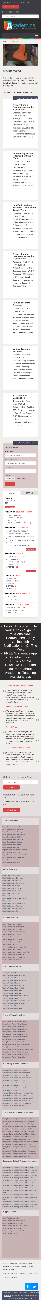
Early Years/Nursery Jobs (18, 523)
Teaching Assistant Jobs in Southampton (14, 1006)
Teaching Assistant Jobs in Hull (11, 993)
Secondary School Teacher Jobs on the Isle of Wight (17, 1093)
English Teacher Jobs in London (11, 827)
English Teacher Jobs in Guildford (12, 842)
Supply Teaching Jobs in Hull (10, 1233)
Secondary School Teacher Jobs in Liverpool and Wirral (18, 1098)
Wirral (10, 583)
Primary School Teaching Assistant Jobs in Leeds (16, 1144)
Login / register (11, 7)
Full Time (11, 597)
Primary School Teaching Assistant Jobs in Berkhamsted (19, 1126)
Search (29, 493)
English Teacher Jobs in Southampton (13, 860)
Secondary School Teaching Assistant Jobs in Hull (17, 1188)
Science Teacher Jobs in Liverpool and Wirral (15, 952)
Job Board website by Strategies (14, 1273)
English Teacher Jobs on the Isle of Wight (14, 850)
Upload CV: (9, 475)
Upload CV (11, 810)
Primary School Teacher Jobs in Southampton (15, 1054)
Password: (9, 467)
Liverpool (11, 586)
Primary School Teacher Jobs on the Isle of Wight (16, 1044)
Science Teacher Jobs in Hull (10, 944)
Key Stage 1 (12, 567)
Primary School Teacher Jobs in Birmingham (15, 1024)
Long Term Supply (15, 610)
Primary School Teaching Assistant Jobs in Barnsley (17, 1124)
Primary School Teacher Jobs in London (14, 1021)
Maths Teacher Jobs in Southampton (13, 908)
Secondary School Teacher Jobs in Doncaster (15, 1083)
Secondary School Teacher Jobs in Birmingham (16, 1073)
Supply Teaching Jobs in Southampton (13, 1220)
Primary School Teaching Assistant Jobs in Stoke (16, 1156)
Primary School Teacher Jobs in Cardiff (13, 1031)
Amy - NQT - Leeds (12, 727)
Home (5, 41)
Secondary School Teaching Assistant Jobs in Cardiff (17, 1178)
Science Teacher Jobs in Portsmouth (13, 955)
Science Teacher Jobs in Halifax (11, 942)
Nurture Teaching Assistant (22, 304)
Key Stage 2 (12, 564)
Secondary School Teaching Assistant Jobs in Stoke (17, 1207)
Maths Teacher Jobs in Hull (10, 896)
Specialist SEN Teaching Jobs (19, 545)
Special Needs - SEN (15, 557)
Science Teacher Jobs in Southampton (13, 957)
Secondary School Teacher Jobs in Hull (13, 1090)
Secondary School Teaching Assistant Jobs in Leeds (17, 1195)
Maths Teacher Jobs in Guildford (11, 891)
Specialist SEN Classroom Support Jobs (20, 542)
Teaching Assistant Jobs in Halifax (12, 990)
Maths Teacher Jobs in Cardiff (11, 885)
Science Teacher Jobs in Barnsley (12, 929)
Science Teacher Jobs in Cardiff (11, 934)
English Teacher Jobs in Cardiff (11, 837)
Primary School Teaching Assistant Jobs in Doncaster (18, 1131)
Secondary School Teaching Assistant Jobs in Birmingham (19, 1170)
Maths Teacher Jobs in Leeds (11, 901)
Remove (6, 503)
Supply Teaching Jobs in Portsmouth (13, 1223)
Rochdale (11, 588)
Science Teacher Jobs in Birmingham (13, 927)
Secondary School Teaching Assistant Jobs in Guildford (18, 1134)
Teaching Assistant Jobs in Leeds (12, 998)
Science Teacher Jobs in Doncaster (12, 937)
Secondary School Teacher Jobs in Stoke (14, 1106)
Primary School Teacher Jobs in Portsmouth (15, 1052)
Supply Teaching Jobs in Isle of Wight (13, 1231)
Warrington (12, 581)
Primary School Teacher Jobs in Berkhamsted (15, 1029)
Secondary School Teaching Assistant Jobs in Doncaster (19, 1180)
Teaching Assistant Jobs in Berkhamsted (14, 980)
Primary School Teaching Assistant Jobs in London (17, 1119)
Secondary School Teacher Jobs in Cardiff (14, 1080)
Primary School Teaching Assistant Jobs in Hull (16, 1139)
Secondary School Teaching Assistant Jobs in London (18, 1167)
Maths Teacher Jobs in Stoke (11, 911)
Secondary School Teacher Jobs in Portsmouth (16, 1100)
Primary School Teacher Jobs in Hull (13, 1042)
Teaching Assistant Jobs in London (12, 973)
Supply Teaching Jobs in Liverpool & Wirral (14, 1226)
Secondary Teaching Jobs (18, 533)
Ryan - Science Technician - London (18, 748)
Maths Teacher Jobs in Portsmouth (12, 906)
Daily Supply (12, 559)
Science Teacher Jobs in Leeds (11, 949)
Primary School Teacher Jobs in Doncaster (14, 1034)
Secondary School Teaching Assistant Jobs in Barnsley (18, 1172)
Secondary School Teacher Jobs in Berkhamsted (16, 1078)
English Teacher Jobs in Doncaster (12, 839)
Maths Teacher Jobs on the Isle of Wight (14, 898)
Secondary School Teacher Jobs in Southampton (16, 1103)
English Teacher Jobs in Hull (10, 847)
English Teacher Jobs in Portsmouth (13, 857)
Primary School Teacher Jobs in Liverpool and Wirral (17, 1049)
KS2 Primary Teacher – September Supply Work (23, 155)
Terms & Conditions (10, 1277)
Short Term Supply (15, 607)
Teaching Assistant (15, 562)
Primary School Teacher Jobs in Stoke (13, 1057)
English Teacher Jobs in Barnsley (12, 832)
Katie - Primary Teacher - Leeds (17, 706)
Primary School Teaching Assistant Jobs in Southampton (19, 1153)
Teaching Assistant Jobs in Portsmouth (13, 1003)
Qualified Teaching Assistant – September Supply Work (24, 207)
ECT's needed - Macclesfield (20, 396)
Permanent (11, 613)
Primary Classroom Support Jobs (20, 537)
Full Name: (9, 451)
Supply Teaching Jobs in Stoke (11, 1218)
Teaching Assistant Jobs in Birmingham (13, 975)
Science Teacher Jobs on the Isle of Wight (14, 947)
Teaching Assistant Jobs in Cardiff (12, 983)
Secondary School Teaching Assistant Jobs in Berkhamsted (19, 1175)
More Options (30, 549)
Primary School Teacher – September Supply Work (24, 107)
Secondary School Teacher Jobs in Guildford (15, 1085)
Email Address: (11, 460)
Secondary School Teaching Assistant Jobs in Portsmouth (19, 1201)
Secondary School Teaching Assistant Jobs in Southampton (19, 1204)
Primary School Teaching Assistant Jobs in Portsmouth (18, 1151)
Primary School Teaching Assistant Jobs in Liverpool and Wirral (19, 1147)
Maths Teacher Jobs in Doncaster (12, 888)
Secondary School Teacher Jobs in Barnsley (15, 1075)
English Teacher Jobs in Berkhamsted (13, 834)
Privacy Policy (32, 1273)
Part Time (11, 599)
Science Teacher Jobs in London (11, 924)
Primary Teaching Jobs (17, 531)
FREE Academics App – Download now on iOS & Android (20, 657)
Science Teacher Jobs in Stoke (11, 960)
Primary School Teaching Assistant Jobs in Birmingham (18, 1121)
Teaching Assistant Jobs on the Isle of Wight (15, 996)
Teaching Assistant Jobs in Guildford (13, 988)
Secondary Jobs (14, 518)
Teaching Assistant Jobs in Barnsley (13, 978)
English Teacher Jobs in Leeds (11, 852)
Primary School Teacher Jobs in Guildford (14, 1037)
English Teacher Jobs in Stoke (11, 862)
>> (36, 98)
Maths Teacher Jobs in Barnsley (11, 880)
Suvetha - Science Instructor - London (19, 686)
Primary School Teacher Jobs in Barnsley (14, 1026)
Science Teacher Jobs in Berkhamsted (13, 932)
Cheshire (11, 578)
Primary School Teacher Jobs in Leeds (13, 1047)
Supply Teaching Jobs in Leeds (11, 1228)
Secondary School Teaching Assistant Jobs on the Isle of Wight (19, 1191)
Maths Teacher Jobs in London (11, 875)
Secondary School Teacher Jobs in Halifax (14, 1088)
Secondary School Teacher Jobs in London (14, 1070)
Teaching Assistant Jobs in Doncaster (13, 985)
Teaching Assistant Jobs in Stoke (12, 1008)
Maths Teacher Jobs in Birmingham (12, 878)
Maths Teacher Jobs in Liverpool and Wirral (14, 903)
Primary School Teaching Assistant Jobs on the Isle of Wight (20, 1142)
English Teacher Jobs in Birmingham (13, 829)
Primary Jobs (13, 515)
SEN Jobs (11, 520)
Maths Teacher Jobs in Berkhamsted (13, 883)
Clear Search (10, 507)
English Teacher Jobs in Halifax (11, 844)
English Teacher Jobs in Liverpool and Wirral (15, 855)
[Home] (20, 25)
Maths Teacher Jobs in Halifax (11, 893)
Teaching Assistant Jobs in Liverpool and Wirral (16, 1001)
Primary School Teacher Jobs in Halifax (13, 1039)
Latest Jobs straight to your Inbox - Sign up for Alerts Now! (20, 630)
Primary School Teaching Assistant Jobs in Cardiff (17, 1129)
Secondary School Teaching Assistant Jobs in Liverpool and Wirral (19, 1198)
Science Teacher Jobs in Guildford (12, 939)
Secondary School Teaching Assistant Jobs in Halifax (18, 1136)
